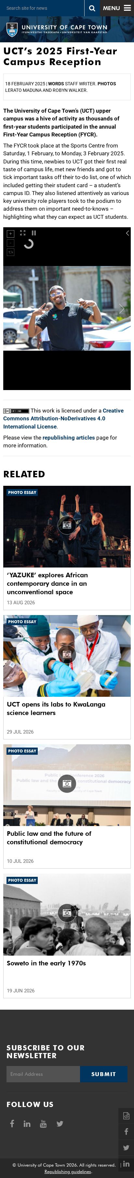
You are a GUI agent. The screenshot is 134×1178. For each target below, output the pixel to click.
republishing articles (69, 437)
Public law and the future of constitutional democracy (49, 838)
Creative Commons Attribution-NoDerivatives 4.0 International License (63, 418)
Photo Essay (22, 492)
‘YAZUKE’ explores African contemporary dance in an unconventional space (47, 583)
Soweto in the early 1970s (46, 963)
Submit (103, 1074)
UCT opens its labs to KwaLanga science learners (56, 708)
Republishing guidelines (68, 1171)
